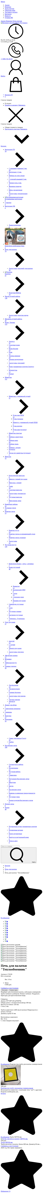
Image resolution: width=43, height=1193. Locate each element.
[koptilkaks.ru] (14, 23)
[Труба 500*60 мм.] (14, 1139)
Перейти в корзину (11, 105)
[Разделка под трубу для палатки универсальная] (11, 1084)
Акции (3, 21)
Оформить (21, 105)
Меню (3, 1)
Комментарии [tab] (14, 990)
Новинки (9, 21)
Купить (3, 1093)
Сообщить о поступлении (9, 988)
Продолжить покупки (12, 129)
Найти (34, 862)
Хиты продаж (17, 21)
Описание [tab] (5, 990)
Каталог (4, 146)
